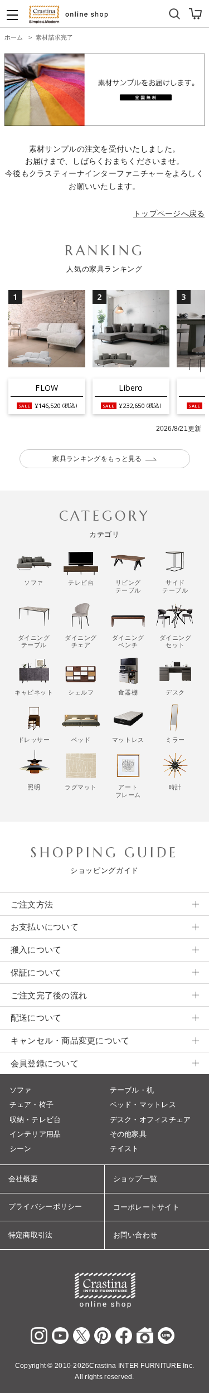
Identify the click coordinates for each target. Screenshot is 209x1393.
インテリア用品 (35, 1134)
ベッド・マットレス (143, 1104)
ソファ (20, 1090)
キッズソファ (130, 11)
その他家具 (128, 1134)
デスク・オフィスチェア (150, 1119)
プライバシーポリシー (45, 1206)
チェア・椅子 (31, 1104)
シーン (20, 1148)
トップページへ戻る (169, 214)
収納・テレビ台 (35, 1119)
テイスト (124, 1148)
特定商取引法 (30, 1235)
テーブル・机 (132, 1090)
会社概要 (23, 1178)
